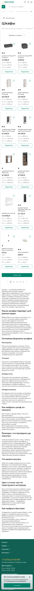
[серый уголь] (18, 205)
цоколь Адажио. (23, 252)
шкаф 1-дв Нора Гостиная (23, 93)
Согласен (17, 585)
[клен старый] (18, 249)
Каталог (4, 542)
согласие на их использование (16, 581)
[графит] (2, 53)
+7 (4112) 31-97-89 (11, 559)
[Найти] (9, 6)
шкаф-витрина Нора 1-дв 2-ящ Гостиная (25, 130)
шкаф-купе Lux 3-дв (8, 213)
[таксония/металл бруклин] (2, 168)
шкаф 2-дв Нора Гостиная (7, 93)
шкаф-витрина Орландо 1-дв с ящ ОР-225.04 (24, 209)
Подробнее (9, 72)
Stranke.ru (11, 589)
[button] (25, 2)
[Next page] (26, 281)
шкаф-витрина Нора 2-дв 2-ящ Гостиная (9, 130)
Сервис (4, 546)
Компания (5, 552)
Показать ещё (17, 275)
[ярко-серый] (20, 205)
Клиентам (5, 549)
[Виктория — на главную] (8, 2)
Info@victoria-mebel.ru (10, 574)
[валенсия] (2, 245)
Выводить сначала (15, 35)
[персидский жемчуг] (4, 53)
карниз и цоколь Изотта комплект (7, 249)
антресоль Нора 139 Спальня (8, 56)
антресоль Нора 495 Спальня (25, 56)
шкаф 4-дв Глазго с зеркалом (8, 171)
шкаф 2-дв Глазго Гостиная (23, 171)
